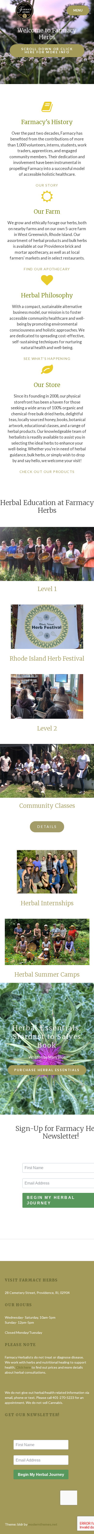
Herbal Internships (47, 903)
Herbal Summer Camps (47, 974)
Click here (23, 1367)
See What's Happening (47, 358)
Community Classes (47, 805)
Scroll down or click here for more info (47, 50)
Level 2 (47, 728)
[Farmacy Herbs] (24, 10)
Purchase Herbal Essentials (47, 1070)
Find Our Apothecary (47, 269)
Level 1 (47, 589)
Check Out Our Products (47, 472)
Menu (78, 10)
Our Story (47, 185)
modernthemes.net (42, 1524)
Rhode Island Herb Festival (47, 658)
